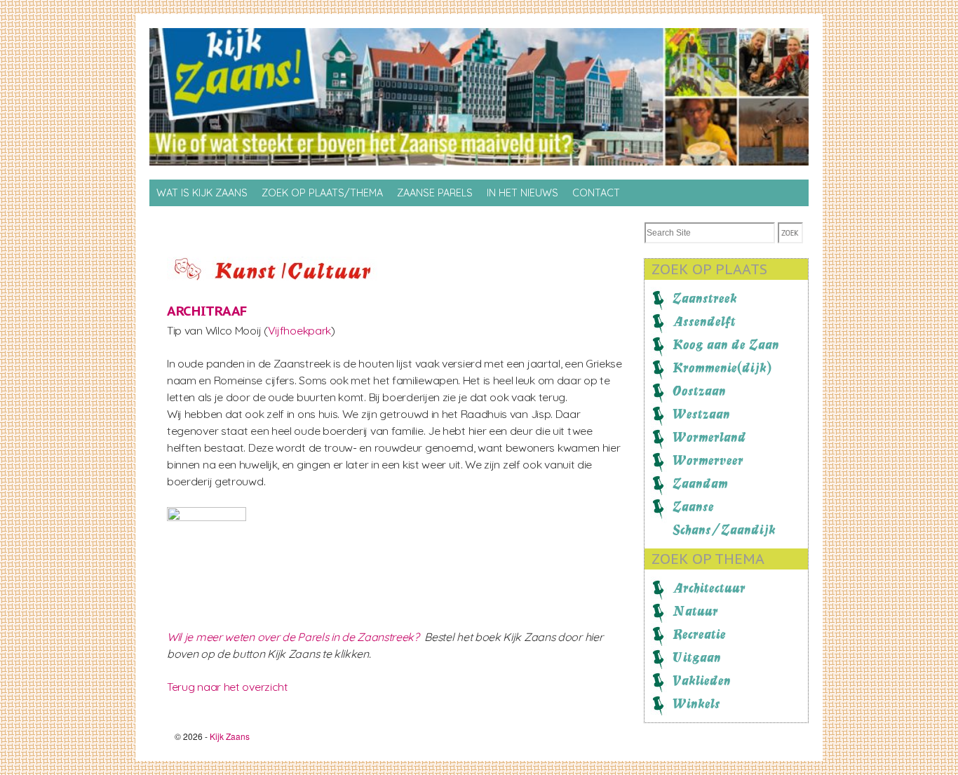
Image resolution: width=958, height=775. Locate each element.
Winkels (696, 703)
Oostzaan (699, 390)
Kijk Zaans (230, 736)
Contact (596, 193)
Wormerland (709, 437)
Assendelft (704, 321)
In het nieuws (522, 193)
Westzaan (701, 414)
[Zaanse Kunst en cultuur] (272, 276)
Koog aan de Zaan (726, 344)
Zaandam (700, 483)
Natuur (695, 611)
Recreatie (699, 634)
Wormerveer (708, 460)
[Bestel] (219, 517)
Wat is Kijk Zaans (202, 193)
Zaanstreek (705, 298)
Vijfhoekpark (299, 330)
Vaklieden (702, 680)
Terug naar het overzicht (227, 687)
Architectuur (709, 587)
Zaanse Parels (435, 193)
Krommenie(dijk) (722, 367)
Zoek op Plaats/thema (322, 193)
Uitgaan (697, 657)
